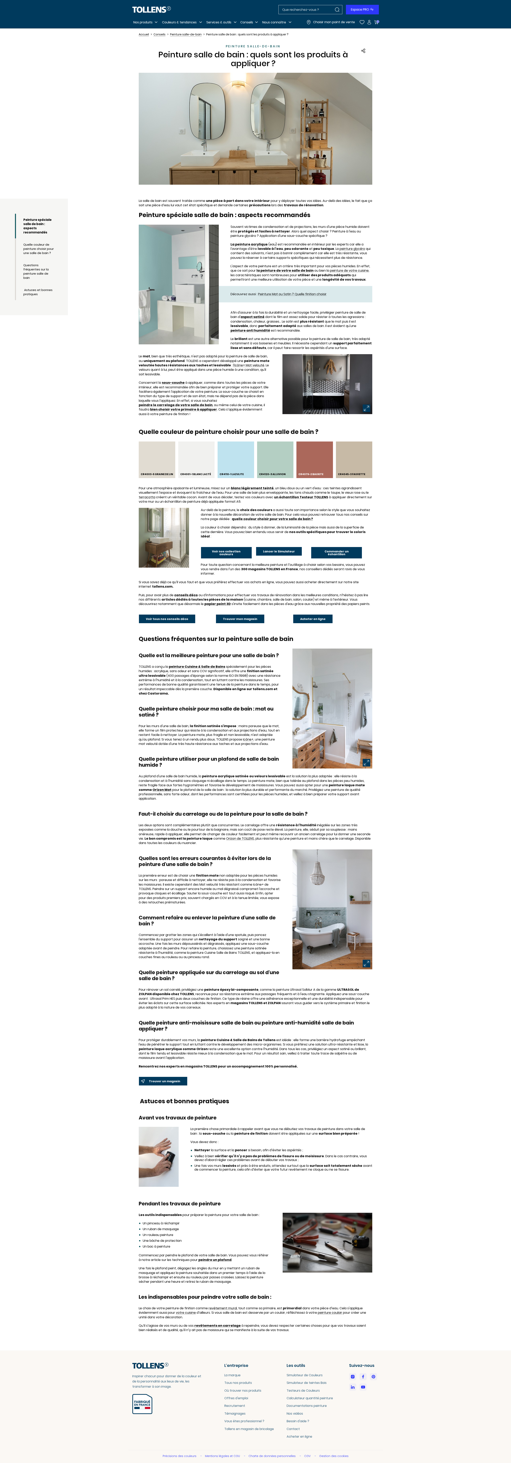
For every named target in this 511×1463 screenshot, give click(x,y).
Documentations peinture (307, 1405)
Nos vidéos (295, 1413)
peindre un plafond (215, 1260)
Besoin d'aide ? (298, 1421)
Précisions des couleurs (180, 1456)
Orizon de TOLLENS (240, 838)
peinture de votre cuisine (349, 270)
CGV (307, 1456)
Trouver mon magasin (240, 619)
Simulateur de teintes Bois (307, 1382)
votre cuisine (186, 1312)
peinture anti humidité (250, 330)
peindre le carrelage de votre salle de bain (176, 405)
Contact (293, 1429)
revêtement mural (223, 1308)
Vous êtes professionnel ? (244, 1421)
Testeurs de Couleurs (303, 1390)
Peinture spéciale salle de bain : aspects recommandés (37, 226)
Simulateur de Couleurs (305, 1375)
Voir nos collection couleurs (226, 552)
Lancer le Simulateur (279, 551)
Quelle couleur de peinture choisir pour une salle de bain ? (38, 248)
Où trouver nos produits (242, 1390)
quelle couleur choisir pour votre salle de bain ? (272, 519)
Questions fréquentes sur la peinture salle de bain (36, 271)
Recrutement (234, 1405)
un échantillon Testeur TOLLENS (301, 497)
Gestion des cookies (334, 1456)
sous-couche (173, 382)
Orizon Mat (162, 789)
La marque (232, 1375)
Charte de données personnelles (272, 1456)
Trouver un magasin (164, 1081)
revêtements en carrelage (217, 1325)
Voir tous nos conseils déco (167, 619)
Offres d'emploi (236, 1398)
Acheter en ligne (313, 619)
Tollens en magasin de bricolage (249, 1429)
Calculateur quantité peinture (310, 1398)
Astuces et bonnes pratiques (37, 292)
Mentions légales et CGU (223, 1456)
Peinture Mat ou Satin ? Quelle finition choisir (292, 294)
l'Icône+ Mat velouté (248, 365)
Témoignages (235, 1413)
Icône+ (248, 739)
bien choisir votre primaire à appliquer (183, 409)
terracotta (147, 497)
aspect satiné (252, 317)
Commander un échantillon (337, 552)
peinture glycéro (352, 248)
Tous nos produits (238, 1382)
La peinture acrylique (249, 244)
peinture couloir (330, 1312)
